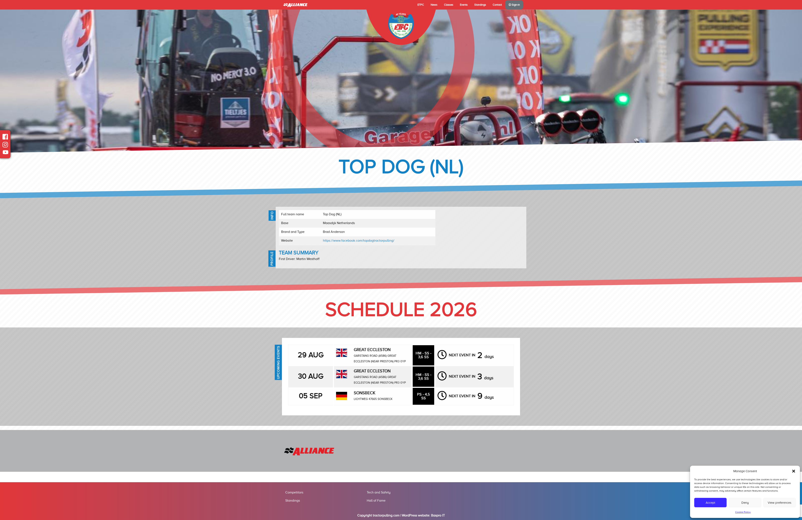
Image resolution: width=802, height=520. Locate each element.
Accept (710, 502)
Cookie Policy (743, 512)
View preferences (779, 502)
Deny (745, 502)
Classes (448, 4)
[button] (794, 471)
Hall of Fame (376, 500)
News (434, 4)
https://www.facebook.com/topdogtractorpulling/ (358, 240)
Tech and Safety (379, 492)
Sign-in (515, 4)
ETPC (420, 4)
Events (464, 4)
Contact (497, 4)
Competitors (294, 492)
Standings (480, 4)
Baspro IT (438, 515)
